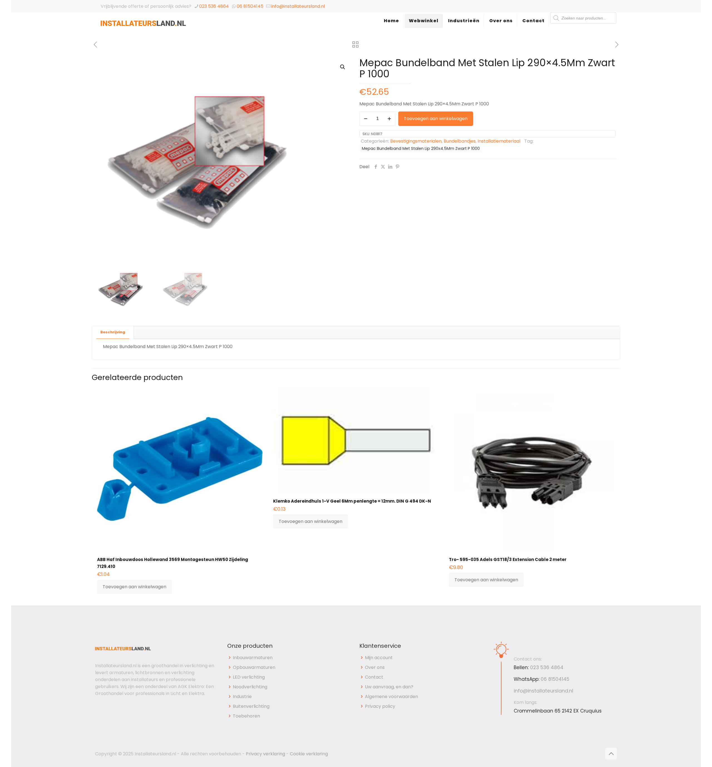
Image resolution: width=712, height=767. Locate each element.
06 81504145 (250, 6)
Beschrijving (112, 332)
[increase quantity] (389, 119)
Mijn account (379, 657)
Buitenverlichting (251, 706)
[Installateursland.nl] (143, 26)
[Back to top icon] (611, 753)
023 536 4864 (214, 6)
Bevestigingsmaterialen (416, 141)
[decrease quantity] (365, 119)
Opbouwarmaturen (254, 667)
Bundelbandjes (460, 141)
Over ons (375, 667)
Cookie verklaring (309, 754)
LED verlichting (249, 677)
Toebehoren (246, 716)
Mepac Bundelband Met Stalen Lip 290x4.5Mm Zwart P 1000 (421, 148)
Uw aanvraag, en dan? (389, 687)
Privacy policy (380, 706)
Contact (374, 677)
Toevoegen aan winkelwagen (436, 118)
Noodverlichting (250, 687)
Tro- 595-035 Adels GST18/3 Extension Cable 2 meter (508, 559)
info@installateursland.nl (298, 6)
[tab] (113, 332)
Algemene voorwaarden (391, 696)
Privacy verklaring (265, 754)
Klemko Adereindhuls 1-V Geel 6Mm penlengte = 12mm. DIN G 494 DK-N (352, 501)
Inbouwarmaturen (253, 657)
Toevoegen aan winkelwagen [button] (134, 587)
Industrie (242, 696)
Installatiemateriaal (499, 141)
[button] (342, 67)
